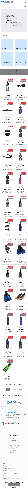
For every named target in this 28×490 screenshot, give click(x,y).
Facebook (7, 395)
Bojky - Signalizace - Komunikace (14, 439)
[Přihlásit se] (25, 2)
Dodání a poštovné (8, 471)
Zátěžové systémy (14, 445)
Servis (4, 475)
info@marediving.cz (11, 412)
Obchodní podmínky (8, 466)
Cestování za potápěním (12, 451)
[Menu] (2, 6)
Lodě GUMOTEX (13, 448)
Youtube (22, 395)
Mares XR (11, 443)
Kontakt (5, 463)
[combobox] (14, 6)
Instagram (14, 395)
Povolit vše (14, 484)
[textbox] (14, 6)
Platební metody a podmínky (10, 473)
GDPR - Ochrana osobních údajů (11, 478)
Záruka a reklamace (8, 468)
